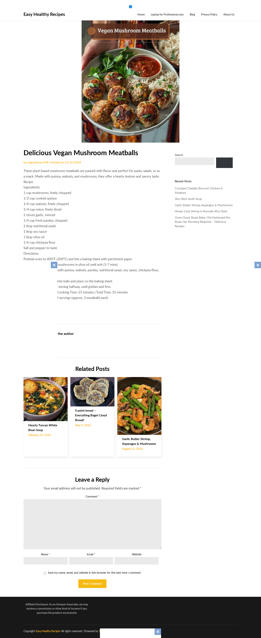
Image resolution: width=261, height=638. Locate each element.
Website (136, 554)
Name (45, 554)
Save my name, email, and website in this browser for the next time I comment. (94, 573)
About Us (228, 14)
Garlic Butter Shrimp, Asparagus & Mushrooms (204, 205)
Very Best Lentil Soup (188, 199)
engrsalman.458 (38, 162)
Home (141, 14)
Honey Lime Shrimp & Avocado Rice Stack (201, 211)
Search (179, 155)
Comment (92, 496)
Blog (192, 14)
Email (91, 554)
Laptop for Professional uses (167, 14)
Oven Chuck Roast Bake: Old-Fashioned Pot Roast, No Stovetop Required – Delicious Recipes (202, 222)
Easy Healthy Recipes (44, 14)
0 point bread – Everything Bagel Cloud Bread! (91, 415)
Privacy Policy (209, 14)
